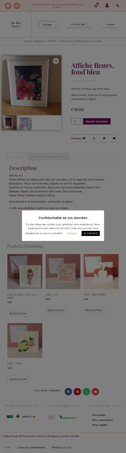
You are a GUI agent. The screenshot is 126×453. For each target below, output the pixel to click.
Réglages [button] (72, 233)
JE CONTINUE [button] (91, 233)
